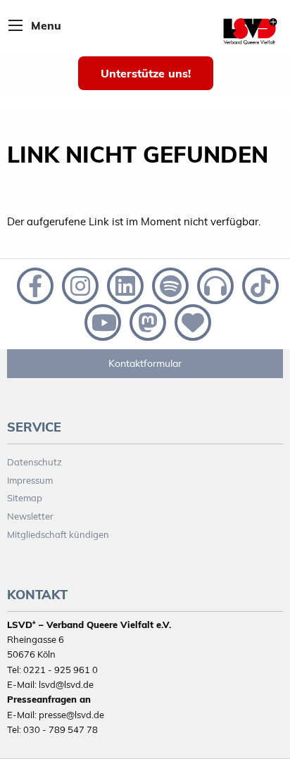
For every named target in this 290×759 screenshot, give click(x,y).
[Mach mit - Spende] (190, 321)
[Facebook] (33, 284)
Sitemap (24, 497)
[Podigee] (214, 284)
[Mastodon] (146, 321)
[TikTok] (258, 284)
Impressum (30, 480)
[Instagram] (78, 284)
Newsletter (30, 516)
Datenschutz (34, 462)
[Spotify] (168, 284)
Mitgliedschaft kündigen (58, 534)
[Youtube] (101, 321)
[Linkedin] (123, 284)
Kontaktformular (145, 363)
